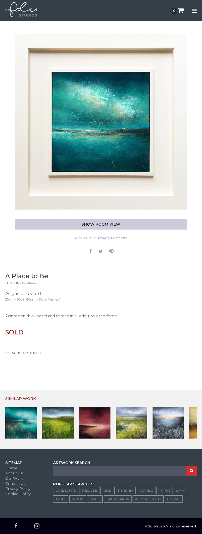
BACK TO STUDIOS (26, 353)
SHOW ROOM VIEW (101, 224)
